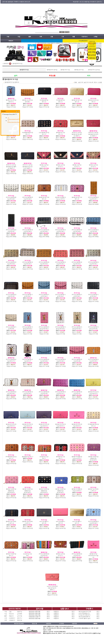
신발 (51, 36)
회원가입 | (87, 1)
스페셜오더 (12, 620)
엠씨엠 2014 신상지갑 (94, 69)
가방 (8, 36)
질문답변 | (11, 1)
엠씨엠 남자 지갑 (79, 69)
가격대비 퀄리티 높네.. (85, 618)
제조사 (95, 82)
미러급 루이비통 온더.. (85, 615)
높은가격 (86, 82)
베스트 (91, 82)
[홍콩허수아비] (52, 30)
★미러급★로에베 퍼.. (85, 616)
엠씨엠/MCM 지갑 (17, 63)
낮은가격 (80, 82)
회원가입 (19, 620)
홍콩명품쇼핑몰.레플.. (35, 611)
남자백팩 (19, 614)
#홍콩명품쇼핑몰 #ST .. (35, 616)
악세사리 (12, 614)
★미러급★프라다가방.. (85, 611)
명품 (73, 36)
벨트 (30, 36)
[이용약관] (74, 624)
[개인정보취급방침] (23, 624)
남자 (15, 75)
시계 (62, 36)
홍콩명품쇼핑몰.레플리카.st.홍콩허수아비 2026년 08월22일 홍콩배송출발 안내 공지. (57, 43)
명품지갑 (19, 611)
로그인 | (82, 1)
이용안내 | (22, 1)
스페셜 (95, 36)
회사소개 (27, 1)
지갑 (19, 36)
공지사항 (39, 609)
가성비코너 (84, 36)
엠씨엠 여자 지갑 (65, 69)
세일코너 (12, 616)
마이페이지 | (93, 1)
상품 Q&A (64, 609)
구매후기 (89, 609)
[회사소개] (38, 624)
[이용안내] (52, 624)
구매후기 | (16, 1)
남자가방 (19, 616)
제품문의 (56, 611)
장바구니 (99, 1)
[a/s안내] (65, 624)
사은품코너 (12, 618)
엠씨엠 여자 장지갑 (52, 69)
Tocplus (3, 111)
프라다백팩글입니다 (84, 613)
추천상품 (52, 75)
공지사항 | (5, 1)
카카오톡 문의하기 (83, 40)
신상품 (100, 82)
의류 (41, 36)
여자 (88, 75)
